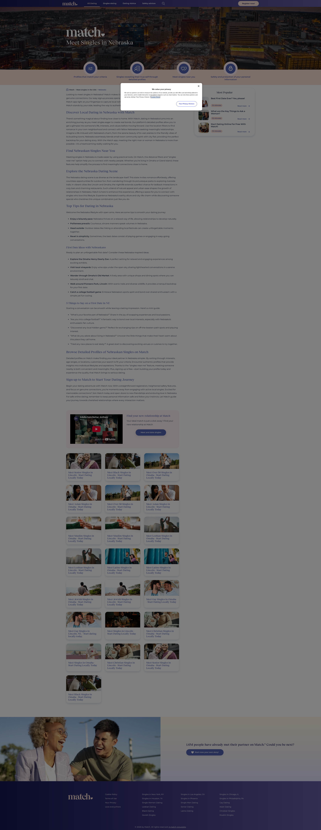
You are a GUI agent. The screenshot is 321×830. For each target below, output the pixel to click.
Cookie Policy (155, 97)
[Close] (198, 86)
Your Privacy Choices (186, 104)
